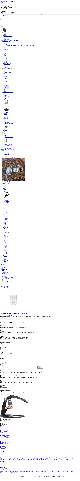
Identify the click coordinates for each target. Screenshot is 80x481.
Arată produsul (2, 319)
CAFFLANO (6, 215)
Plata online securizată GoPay (4, 433)
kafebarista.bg (2, 472)
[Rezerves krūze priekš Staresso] (45, 458)
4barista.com (20, 471)
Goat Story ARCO (7, 89)
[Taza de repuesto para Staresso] (53, 459)
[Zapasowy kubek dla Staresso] (37, 457)
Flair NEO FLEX (23, 45)
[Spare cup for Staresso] (52, 457)
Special (22, 0)
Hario (5, 91)
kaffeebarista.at (68, 471)
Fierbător (5, 136)
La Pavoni (5, 50)
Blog (10, 0)
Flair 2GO (27, 45)
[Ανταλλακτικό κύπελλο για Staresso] (24, 459)
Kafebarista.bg (6, 329)
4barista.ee (56, 471)
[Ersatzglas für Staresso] (45, 457)
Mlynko (5, 82)
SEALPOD (6, 245)
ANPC (1, 445)
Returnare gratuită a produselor (4, 430)
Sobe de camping (6, 39)
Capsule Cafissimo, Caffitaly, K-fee (9, 185)
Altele (5, 131)
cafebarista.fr (63, 471)
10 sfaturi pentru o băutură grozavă (7, 278)
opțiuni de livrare (9, 320)
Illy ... (5, 189)
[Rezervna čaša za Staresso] (60, 457)
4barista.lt (52, 471)
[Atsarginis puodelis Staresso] (54, 458)
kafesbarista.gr (73, 471)
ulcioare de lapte (6, 117)
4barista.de (16, 471)
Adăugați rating (2, 394)
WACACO (5, 257)
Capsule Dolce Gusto (7, 182)
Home (3, 285)
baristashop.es (11, 472)
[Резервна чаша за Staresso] (34, 459)
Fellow (5, 80)
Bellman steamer (6, 153)
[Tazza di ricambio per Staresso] (43, 459)
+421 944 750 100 (8, 1)
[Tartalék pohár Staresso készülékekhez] (26, 457)
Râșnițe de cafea (10, 68)
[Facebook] (2, 274)
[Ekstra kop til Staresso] (13, 458)
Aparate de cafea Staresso (8, 36)
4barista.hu (9, 471)
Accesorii (7, 132)
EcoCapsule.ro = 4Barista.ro (4, 435)
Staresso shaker (6, 155)
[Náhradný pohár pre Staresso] (5, 457)
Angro (15, 0)
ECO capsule (6, 218)
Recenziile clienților (3, 447)
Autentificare (41, 14)
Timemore (5, 256)
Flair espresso (6, 44)
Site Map (1, 444)
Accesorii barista (10, 92)
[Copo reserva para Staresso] (29, 458)
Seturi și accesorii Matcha (8, 148)
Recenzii (12, 0)
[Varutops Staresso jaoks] (63, 458)
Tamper (5, 94)
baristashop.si (16, 472)
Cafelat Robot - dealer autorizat (4, 437)
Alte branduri (6, 75)
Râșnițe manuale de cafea (7, 70)
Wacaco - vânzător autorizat (4, 436)
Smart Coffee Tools (7, 64)
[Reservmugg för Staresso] (21, 458)
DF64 (5, 216)
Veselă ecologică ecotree (7, 145)
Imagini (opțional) (3, 358)
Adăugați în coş (7, 319)
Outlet (24, 0)
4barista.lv (49, 471)
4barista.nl (27, 471)
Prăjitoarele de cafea (7, 134)
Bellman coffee (6, 202)
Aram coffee (6, 65)
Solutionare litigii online (3, 446)
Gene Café (5, 228)
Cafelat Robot (6, 42)
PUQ (5, 242)
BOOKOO (5, 207)
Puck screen (6, 105)
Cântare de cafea (6, 99)
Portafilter (5, 119)
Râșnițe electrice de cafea (7, 72)
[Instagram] (3, 274)
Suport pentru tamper (7, 112)
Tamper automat (6, 96)
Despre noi (2, 0)
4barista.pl (12, 471)
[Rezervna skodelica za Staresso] (63, 459)
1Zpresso (5, 74)
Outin (5, 34)
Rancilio (5, 53)
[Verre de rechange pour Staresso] (5, 459)
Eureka (5, 77)
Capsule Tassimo (6, 187)
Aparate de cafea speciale (14, 40)
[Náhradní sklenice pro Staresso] (15, 457)
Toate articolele (4, 282)
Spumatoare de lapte (12, 149)
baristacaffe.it (7, 472)
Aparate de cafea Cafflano (8, 37)
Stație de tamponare (7, 115)
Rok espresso (6, 48)
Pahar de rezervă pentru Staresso (7, 287)
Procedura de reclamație (3, 441)
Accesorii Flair (31, 45)
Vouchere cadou (18, 0)
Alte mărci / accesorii (7, 156)
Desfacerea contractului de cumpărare (5, 442)
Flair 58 (5, 45)
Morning (5, 62)
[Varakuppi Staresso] (37, 458)
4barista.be (31, 471)
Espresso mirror (6, 122)
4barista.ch (59, 471)
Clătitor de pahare (6, 129)
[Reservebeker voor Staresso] (69, 457)
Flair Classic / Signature (17, 45)
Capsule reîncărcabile (12, 157)
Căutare (10, 4)
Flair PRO (12, 45)
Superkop (5, 67)
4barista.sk (1, 471)
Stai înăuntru (6, 8)
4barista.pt (42, 471)
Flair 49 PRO (8, 45)
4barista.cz (5, 471)
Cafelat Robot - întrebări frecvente (7, 276)
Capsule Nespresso (7, 184)
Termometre (6, 120)
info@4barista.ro (2, 1)
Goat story (5, 55)
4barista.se (38, 471)
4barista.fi (45, 471)
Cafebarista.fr (6, 324)
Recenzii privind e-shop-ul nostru (5, 431)
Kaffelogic (5, 261)
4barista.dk (35, 471)
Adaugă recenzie (3, 363)
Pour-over (5, 60)
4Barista (5, 197)
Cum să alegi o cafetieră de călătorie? (7, 281)
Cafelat (5, 209)
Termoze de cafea (6, 143)
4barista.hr (24, 471)
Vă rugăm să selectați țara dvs (6, 7)
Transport (5, 0)
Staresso (5, 247)
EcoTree (5, 220)
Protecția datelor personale (4, 443)
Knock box (5, 114)
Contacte (8, 0)
